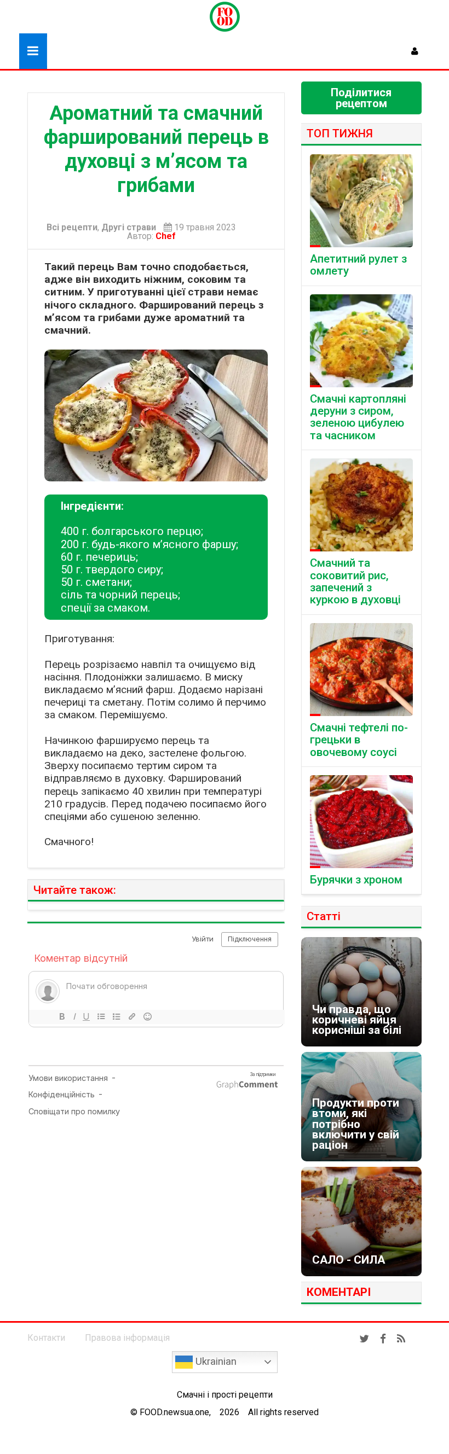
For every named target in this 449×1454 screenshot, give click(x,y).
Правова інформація (127, 1338)
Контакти (46, 1338)
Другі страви (128, 227)
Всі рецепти (72, 227)
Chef (168, 236)
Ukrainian (215, 1362)
